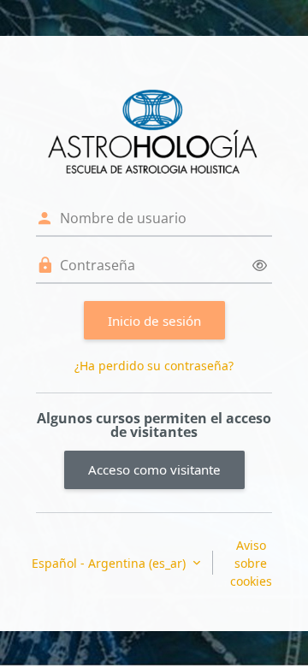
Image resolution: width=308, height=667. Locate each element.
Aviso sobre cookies (251, 563)
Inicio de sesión (154, 320)
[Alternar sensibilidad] (259, 265)
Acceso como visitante (154, 469)
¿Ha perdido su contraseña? (154, 365)
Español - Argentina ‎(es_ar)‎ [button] (110, 563)
